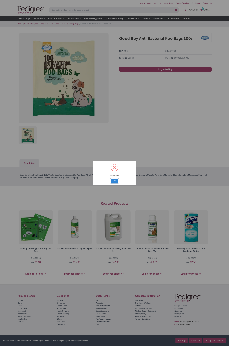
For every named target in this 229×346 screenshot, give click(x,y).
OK (115, 181)
